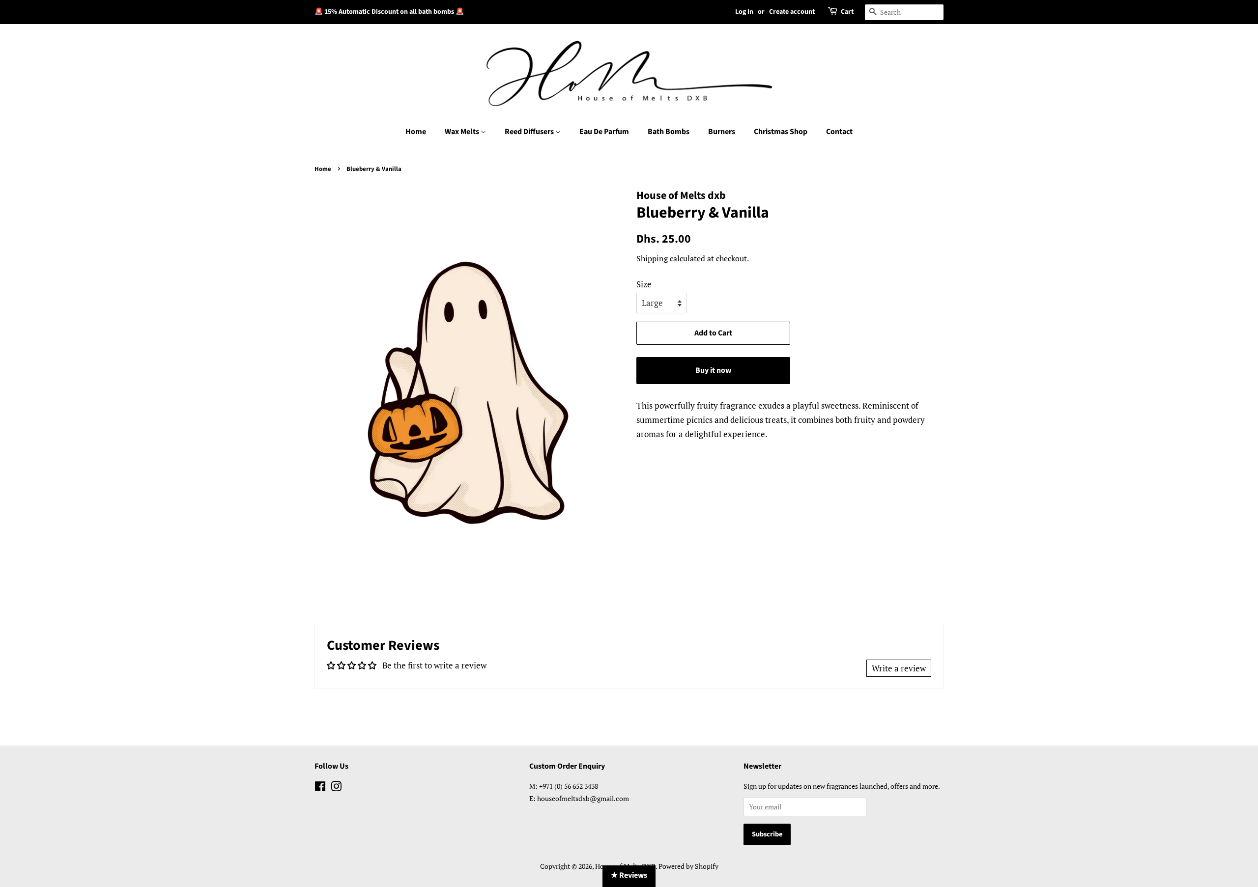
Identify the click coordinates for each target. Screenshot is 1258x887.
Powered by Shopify (688, 866)
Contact (839, 131)
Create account (792, 12)
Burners (721, 131)
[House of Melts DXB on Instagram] (336, 788)
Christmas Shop (780, 131)
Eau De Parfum (604, 131)
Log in (744, 12)
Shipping (652, 258)
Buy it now (713, 370)
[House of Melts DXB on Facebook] (320, 788)
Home (415, 131)
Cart (847, 12)
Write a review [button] (899, 668)
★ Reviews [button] (629, 875)
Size (644, 284)
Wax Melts (463, 131)
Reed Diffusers (530, 131)
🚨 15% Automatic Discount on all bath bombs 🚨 (389, 12)
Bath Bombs (668, 131)
